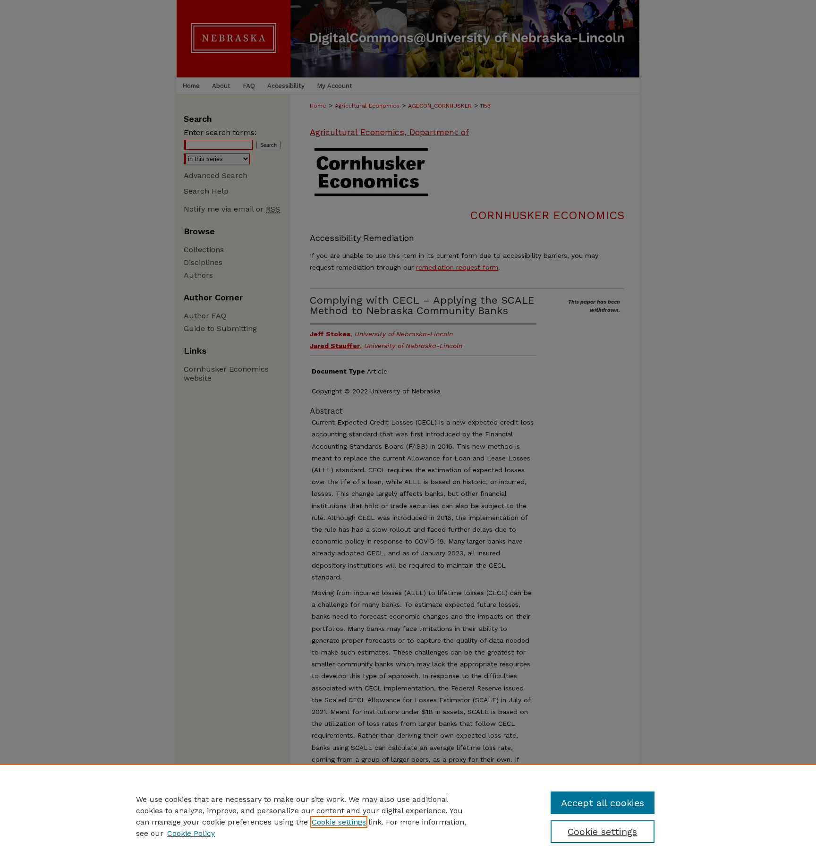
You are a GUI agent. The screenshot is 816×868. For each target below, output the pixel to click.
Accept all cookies (602, 802)
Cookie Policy (191, 833)
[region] (408, 816)
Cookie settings (339, 821)
